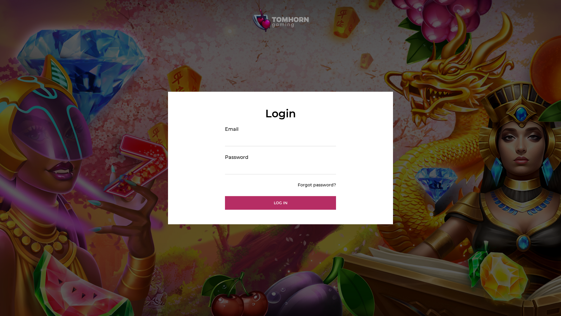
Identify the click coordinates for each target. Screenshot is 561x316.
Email (231, 129)
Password (236, 157)
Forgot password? (317, 185)
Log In (281, 203)
